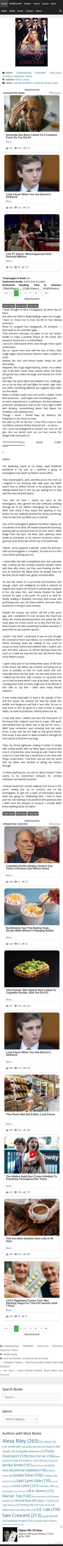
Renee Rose (11, 1509)
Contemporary (23, 72)
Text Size (33, 305)
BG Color (21, 305)
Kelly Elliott (9, 1481)
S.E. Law (48, 1509)
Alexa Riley (20, 1441)
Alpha (4, 10)
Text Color (8, 305)
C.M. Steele (11, 1446)
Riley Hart (28, 1509)
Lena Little (25, 1485)
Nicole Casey (22, 79)
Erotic (20, 10)
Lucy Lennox (21, 1491)
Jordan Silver (27, 1475)
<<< (6, 293)
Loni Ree (46, 1486)
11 (30, 293)
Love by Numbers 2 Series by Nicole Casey (35, 82)
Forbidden (40, 72)
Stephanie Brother (19, 1520)
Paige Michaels (10, 1505)
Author (27, 3)
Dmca (39, 10)
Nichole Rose (26, 1500)
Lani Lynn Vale (33, 1480)
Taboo (28, 76)
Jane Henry (51, 1460)
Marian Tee (16, 1495)
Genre (36, 3)
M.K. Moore (40, 1491)
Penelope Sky (28, 1504)
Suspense (19, 76)
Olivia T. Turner (48, 1500)
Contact (30, 10)
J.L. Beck (36, 1460)
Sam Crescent (21, 1515)
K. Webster (50, 1475)
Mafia (12, 10)
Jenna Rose (40, 1465)
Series (45, 3)
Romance (7, 76)
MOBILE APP (16, 3)
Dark (53, 3)
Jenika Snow (17, 1465)
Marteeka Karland (41, 1496)
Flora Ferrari (41, 1456)
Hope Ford (21, 1460)
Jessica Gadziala (30, 1470)
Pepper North (47, 1505)
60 (46, 293)
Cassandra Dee (31, 1446)
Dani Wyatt (48, 1446)
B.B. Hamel (47, 1441)
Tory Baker (39, 1521)
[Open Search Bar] (60, 11)
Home (4, 3)
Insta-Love (55, 72)
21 (36, 293)
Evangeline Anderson (30, 1451)
